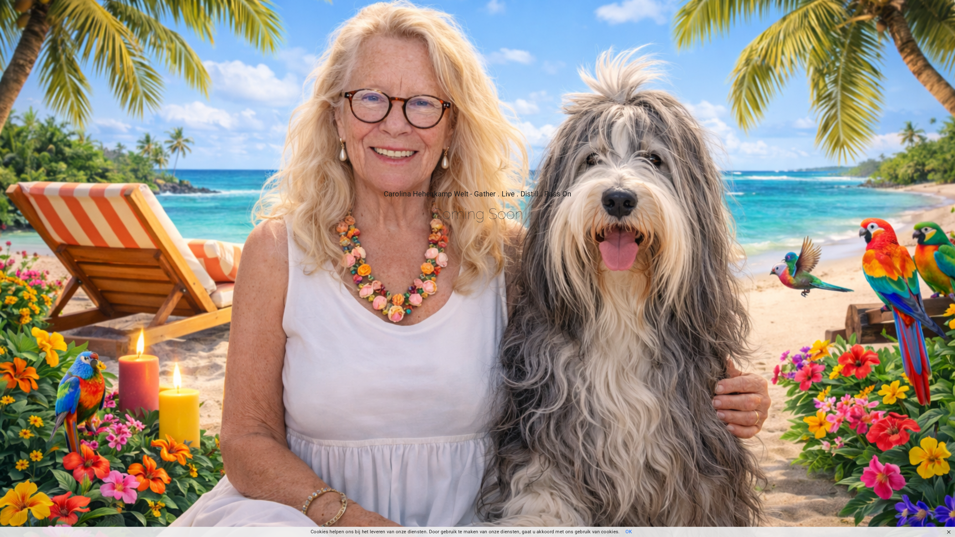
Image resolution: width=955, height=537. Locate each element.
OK (628, 532)
